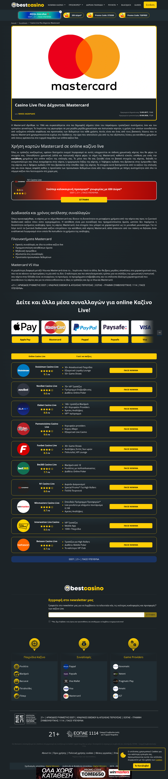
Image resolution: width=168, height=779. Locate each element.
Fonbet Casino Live (47, 445)
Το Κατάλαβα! (142, 765)
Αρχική (13, 23)
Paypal (85, 339)
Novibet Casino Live (46, 386)
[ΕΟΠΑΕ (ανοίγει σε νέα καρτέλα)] (93, 734)
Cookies (159, 760)
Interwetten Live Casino (46, 522)
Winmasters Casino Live (46, 502)
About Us (46, 753)
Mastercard (55, 339)
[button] (40, 15)
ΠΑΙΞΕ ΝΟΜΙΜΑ (131, 370)
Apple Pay (25, 339)
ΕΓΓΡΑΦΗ (84, 199)
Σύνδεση (150, 4)
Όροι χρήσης (59, 753)
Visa (145, 339)
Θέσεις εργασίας (104, 753)
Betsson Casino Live (46, 541)
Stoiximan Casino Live (46, 366)
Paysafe (115, 339)
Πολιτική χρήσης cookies (81, 753)
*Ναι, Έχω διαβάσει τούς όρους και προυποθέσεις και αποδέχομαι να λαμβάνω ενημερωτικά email (88, 622)
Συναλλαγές (23, 23)
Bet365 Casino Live (47, 464)
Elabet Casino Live (46, 405)
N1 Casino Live (46, 483)
